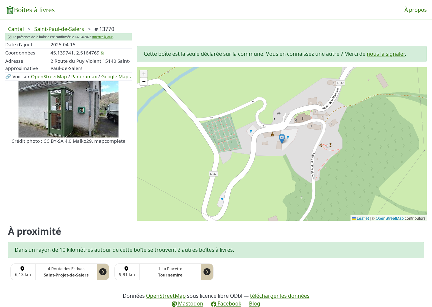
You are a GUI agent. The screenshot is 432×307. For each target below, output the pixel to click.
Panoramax (84, 76)
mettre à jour (102, 36)
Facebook (228, 303)
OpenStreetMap (49, 76)
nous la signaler (386, 53)
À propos (415, 9)
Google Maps (116, 76)
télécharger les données (280, 295)
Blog (254, 303)
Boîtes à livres (34, 10)
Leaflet (362, 218)
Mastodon (190, 303)
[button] (282, 139)
